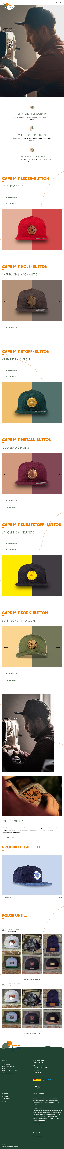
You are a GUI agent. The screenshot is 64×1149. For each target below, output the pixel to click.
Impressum (36, 1070)
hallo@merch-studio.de (8, 1073)
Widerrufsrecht (38, 1062)
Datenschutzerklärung (39, 1120)
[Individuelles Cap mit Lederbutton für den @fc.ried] (32, 964)
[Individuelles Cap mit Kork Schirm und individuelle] (52, 964)
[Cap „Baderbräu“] (32, 875)
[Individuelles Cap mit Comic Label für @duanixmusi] (11, 964)
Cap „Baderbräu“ (7, 897)
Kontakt (4, 1101)
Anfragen (5, 1096)
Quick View (4, 856)
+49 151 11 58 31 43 (12, 1071)
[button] (3, 1145)
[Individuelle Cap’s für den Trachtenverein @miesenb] (11, 944)
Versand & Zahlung (38, 1060)
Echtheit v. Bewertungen (40, 1067)
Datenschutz (37, 1072)
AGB (34, 1065)
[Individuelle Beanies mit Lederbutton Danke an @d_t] (52, 944)
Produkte (5, 1093)
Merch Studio (6, 1098)
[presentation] (6, 230)
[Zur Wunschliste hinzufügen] (7, 857)
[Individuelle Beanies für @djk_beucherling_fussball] (32, 944)
